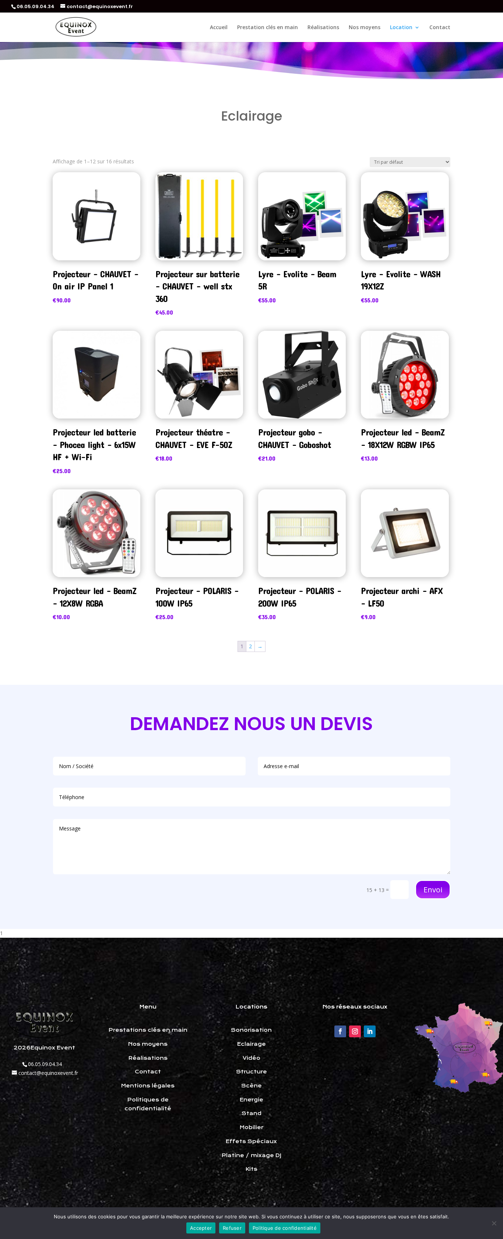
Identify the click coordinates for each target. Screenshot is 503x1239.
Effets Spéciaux (251, 1141)
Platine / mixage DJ (251, 1155)
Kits (251, 1169)
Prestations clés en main (148, 1030)
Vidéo (251, 1058)
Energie (251, 1100)
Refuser (232, 1228)
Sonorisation (251, 1030)
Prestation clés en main (267, 28)
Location (401, 28)
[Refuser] (493, 1223)
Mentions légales (148, 1086)
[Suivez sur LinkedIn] (370, 1031)
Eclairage (251, 1044)
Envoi (432, 890)
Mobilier (251, 1127)
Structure (251, 1072)
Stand (251, 1113)
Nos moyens (364, 28)
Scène (251, 1086)
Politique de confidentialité (285, 1228)
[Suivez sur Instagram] (355, 1031)
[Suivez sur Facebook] (340, 1031)
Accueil (219, 28)
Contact (439, 28)
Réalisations (323, 28)
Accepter (201, 1228)
